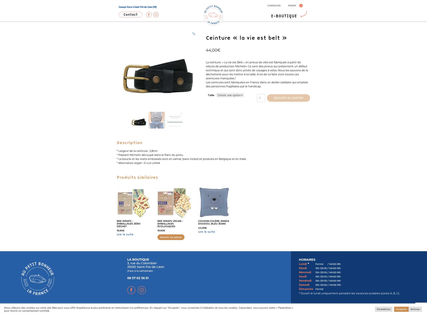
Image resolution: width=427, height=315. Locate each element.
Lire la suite (125, 234)
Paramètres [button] (383, 309)
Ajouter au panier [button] (171, 237)
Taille (211, 95)
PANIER (292, 5)
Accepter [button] (401, 309)
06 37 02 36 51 (138, 278)
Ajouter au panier (288, 98)
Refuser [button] (415, 309)
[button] (193, 34)
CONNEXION (274, 5)
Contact (130, 14)
